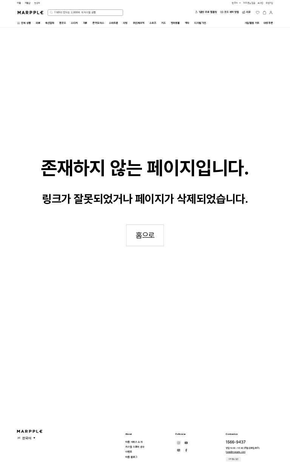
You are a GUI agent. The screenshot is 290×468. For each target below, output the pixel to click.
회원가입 (269, 3)
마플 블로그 (131, 457)
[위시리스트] (258, 13)
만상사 (37, 3)
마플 (19, 3)
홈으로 (145, 235)
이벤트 (128, 451)
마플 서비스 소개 (133, 441)
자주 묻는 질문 (233, 459)
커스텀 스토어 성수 (135, 446)
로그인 (260, 3)
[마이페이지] (271, 13)
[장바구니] (264, 13)
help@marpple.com (235, 451)
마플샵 (28, 3)
